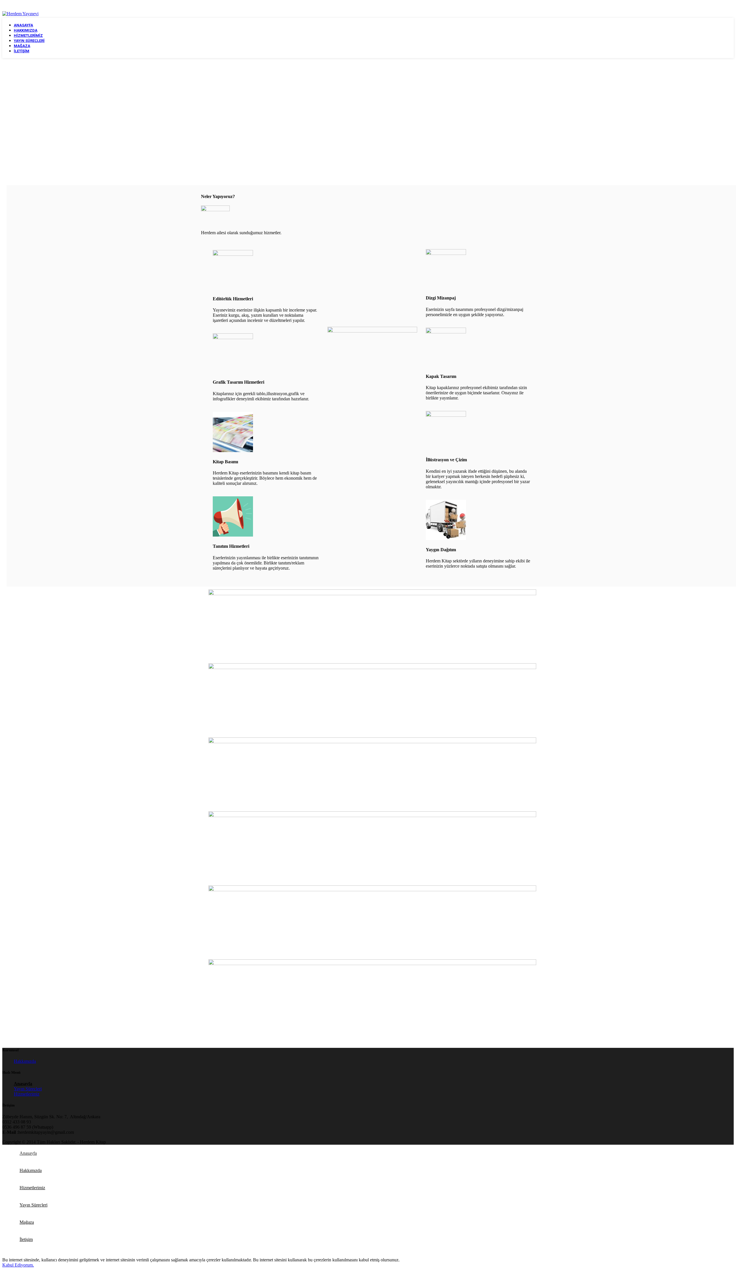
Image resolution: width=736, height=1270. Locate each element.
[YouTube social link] (722, 6)
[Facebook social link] (701, 6)
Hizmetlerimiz (26, 1094)
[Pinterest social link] (730, 6)
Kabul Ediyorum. (18, 1265)
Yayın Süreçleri (28, 1088)
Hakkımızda (25, 1061)
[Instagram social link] (714, 6)
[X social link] (707, 6)
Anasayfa (23, 1083)
